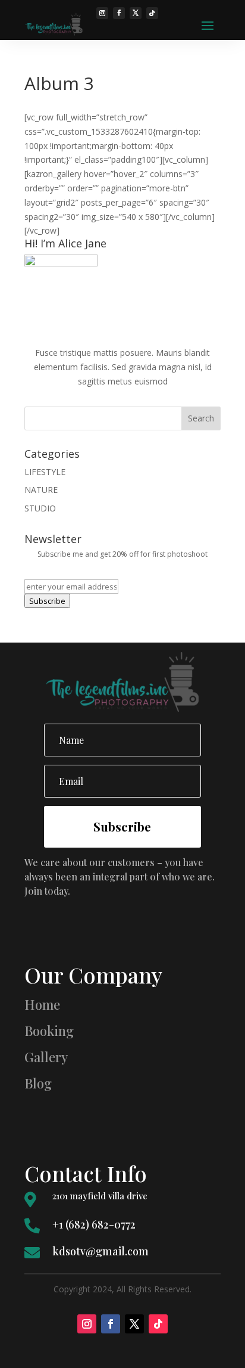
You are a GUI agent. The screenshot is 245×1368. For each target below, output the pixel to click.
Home (42, 1004)
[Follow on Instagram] (86, 1323)
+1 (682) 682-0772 (94, 1224)
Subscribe (47, 600)
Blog (38, 1083)
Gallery (46, 1057)
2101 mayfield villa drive (99, 1196)
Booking (49, 1031)
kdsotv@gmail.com (100, 1251)
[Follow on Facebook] (110, 1323)
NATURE (41, 489)
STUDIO (40, 508)
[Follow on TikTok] (158, 1323)
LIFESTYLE (44, 471)
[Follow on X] (134, 1323)
